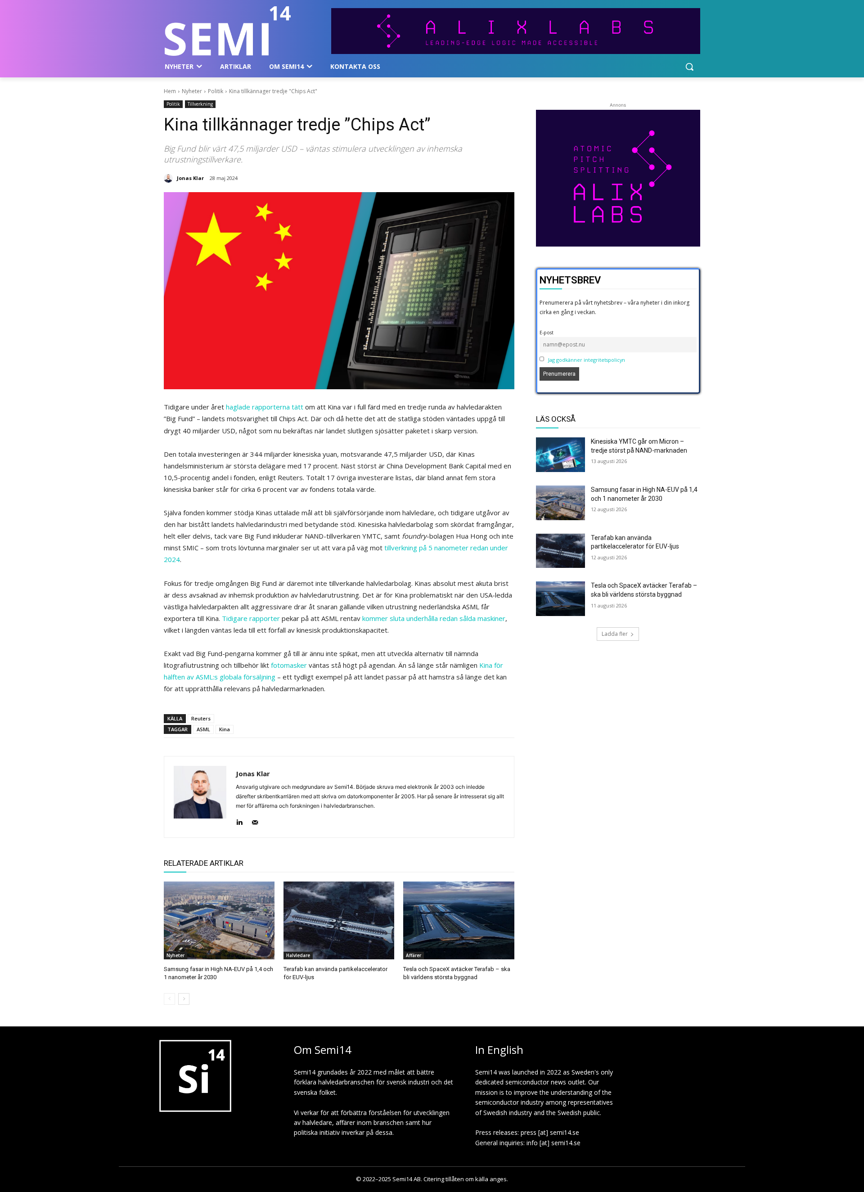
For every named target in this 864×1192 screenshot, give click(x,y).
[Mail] (255, 820)
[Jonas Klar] (170, 178)
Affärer (413, 955)
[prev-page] (169, 999)
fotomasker (289, 665)
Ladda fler (615, 634)
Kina (224, 729)
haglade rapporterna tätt (264, 406)
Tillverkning (200, 104)
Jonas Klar (190, 178)
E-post (547, 332)
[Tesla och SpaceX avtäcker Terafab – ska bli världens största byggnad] (458, 920)
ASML (203, 729)
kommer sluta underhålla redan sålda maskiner (433, 618)
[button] (689, 66)
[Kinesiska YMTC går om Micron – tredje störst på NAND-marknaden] (560, 454)
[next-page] (183, 999)
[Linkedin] (239, 820)
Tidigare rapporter (251, 618)
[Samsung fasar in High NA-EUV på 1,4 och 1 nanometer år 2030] (219, 920)
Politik (215, 91)
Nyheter (192, 91)
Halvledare (298, 955)
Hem (170, 91)
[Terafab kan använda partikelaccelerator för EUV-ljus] (339, 920)
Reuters (201, 718)
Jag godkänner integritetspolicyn (586, 359)
